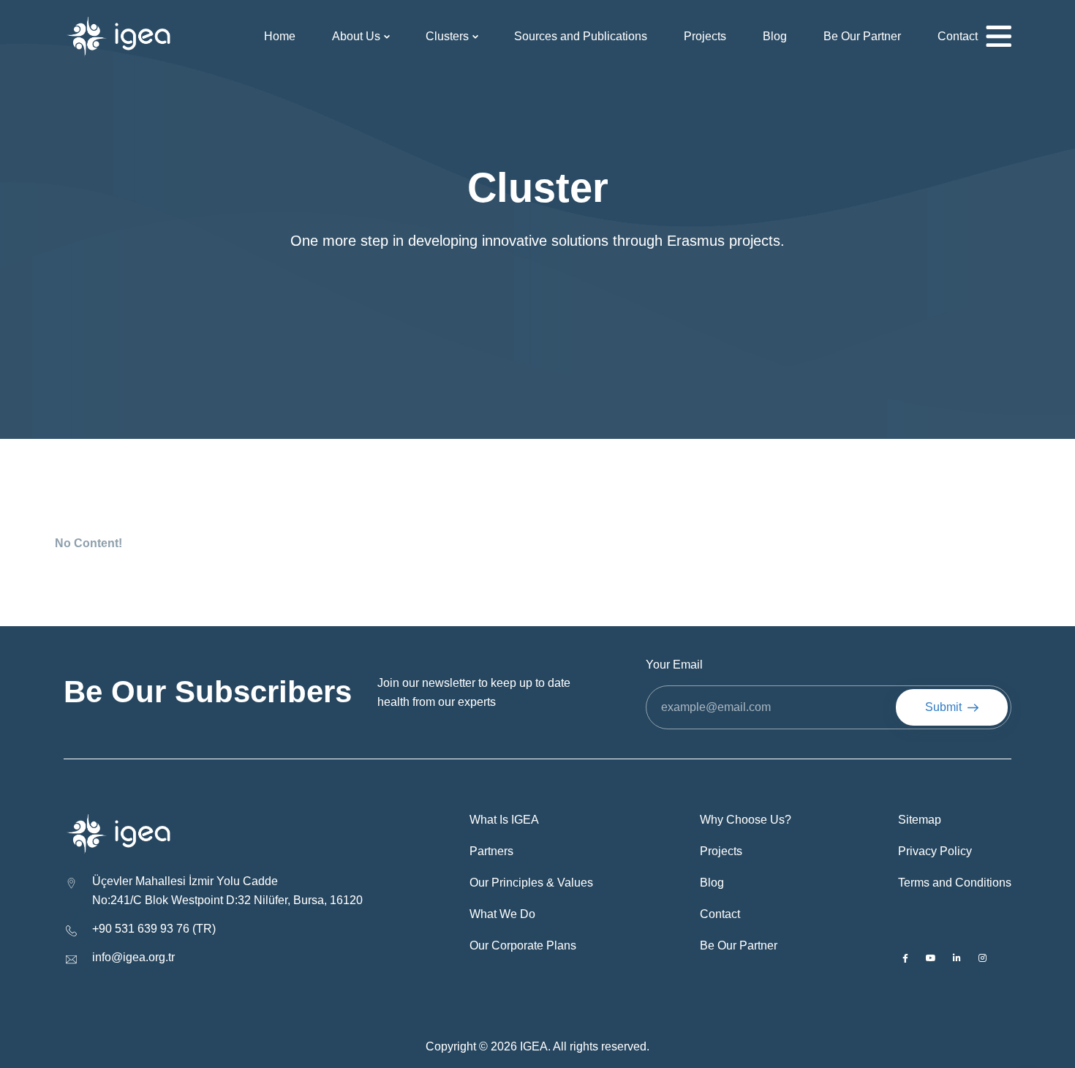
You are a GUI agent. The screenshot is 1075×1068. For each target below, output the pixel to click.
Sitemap (919, 819)
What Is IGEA (504, 819)
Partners (491, 851)
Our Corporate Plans (522, 945)
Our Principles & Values (531, 882)
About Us (356, 36)
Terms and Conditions (954, 882)
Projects (705, 36)
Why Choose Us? (745, 819)
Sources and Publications (580, 36)
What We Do (502, 914)
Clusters (447, 36)
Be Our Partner (862, 36)
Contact (958, 36)
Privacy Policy (935, 851)
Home (279, 36)
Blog (775, 36)
